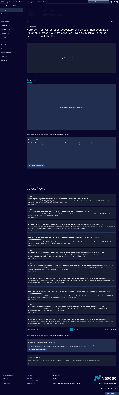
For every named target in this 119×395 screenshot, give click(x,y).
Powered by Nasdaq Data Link (37, 349)
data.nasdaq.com (82, 346)
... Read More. (102, 144)
